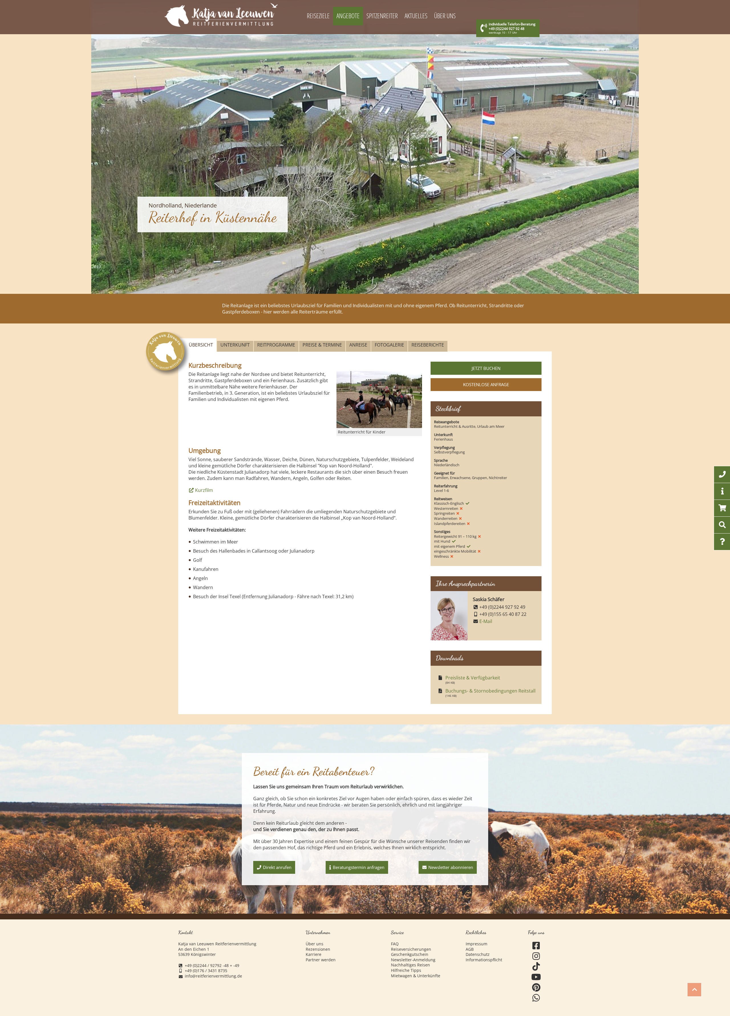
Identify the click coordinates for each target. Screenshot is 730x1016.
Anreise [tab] (358, 345)
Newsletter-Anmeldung (413, 959)
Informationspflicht (484, 959)
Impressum (476, 943)
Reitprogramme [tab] (276, 345)
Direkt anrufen (277, 867)
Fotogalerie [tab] (389, 345)
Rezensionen (318, 949)
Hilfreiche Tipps (406, 970)
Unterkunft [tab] (235, 345)
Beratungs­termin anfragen (358, 867)
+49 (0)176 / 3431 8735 (206, 970)
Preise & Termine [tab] (322, 345)
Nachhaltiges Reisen (410, 965)
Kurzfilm (204, 490)
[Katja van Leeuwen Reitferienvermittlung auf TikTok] (536, 966)
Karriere (313, 954)
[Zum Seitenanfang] (694, 990)
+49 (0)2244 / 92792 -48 (207, 965)
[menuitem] (318, 16)
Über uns (314, 943)
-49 (236, 965)
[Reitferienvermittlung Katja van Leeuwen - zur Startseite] (220, 15)
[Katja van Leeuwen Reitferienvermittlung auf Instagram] (536, 956)
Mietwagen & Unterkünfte (415, 975)
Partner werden (321, 959)
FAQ (395, 943)
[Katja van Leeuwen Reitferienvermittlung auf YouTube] (536, 977)
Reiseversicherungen (411, 949)
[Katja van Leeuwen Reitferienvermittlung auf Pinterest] (536, 987)
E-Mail (485, 621)
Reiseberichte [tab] (427, 345)
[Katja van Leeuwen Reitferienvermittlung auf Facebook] (536, 945)
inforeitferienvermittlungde (213, 976)
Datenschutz (478, 954)
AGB (470, 949)
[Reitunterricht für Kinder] (379, 399)
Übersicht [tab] (201, 345)
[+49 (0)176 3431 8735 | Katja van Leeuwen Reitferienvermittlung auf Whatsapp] (536, 997)
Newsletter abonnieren (450, 867)
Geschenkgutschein (409, 954)
